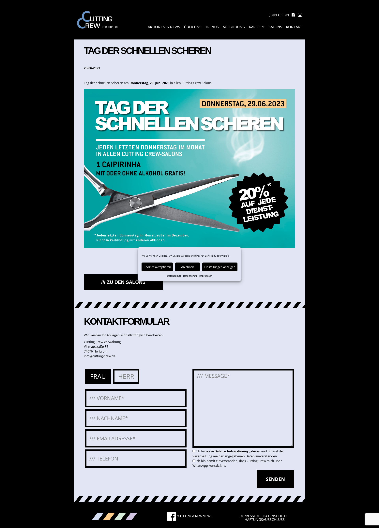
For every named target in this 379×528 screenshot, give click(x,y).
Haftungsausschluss (265, 519)
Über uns (192, 26)
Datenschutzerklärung (231, 451)
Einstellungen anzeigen (219, 267)
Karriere (257, 26)
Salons (275, 26)
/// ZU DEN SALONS (123, 282)
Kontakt (294, 26)
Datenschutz (174, 276)
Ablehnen (187, 267)
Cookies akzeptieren (157, 267)
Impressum (205, 276)
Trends (212, 26)
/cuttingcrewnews (194, 516)
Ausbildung (234, 26)
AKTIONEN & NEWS (164, 26)
